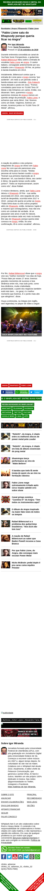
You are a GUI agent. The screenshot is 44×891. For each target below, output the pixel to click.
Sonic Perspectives (21, 47)
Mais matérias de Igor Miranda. (22, 787)
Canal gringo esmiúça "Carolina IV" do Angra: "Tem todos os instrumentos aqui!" (26, 499)
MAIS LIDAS (32, 802)
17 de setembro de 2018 (28, 50)
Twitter (17, 412)
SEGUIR (4, 813)
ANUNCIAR (6, 798)
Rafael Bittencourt (9, 60)
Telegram (17, 408)
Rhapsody (22, 28)
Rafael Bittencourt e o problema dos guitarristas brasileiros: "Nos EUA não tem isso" (24, 525)
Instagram (7, 412)
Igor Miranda (18, 44)
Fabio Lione (34, 28)
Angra (14, 28)
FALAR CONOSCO (9, 817)
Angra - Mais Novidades (12, 113)
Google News (8, 416)
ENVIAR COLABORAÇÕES (12, 802)
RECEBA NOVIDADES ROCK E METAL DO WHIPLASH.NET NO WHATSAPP (22, 3)
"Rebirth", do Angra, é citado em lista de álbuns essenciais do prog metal (26, 448)
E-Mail (19, 416)
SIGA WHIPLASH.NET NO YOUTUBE (19, 334)
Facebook (28, 408)
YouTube (27, 412)
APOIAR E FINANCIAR (10, 809)
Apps (26, 416)
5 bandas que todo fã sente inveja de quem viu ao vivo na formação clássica (26, 473)
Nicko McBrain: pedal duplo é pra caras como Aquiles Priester (26, 565)
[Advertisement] (20, 250)
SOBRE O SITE (7, 795)
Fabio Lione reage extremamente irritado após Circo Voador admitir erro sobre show (25, 486)
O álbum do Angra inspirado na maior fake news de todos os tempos (26, 512)
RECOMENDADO (34, 798)
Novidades (5, 28)
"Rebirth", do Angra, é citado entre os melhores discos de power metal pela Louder (26, 436)
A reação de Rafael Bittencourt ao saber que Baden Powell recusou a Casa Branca (26, 540)
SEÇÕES (31, 806)
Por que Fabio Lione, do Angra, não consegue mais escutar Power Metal (25, 553)
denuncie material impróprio (25, 838)
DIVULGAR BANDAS (10, 806)
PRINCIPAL (32, 795)
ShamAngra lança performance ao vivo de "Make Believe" (23, 461)
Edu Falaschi (34, 82)
